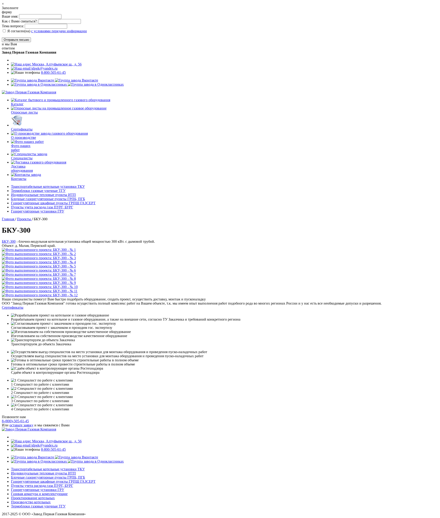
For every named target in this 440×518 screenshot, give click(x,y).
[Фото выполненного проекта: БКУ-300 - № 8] (220, 279)
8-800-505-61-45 (53, 72)
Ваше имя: (10, 16)
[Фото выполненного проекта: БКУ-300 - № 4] (220, 262)
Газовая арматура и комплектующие (39, 494)
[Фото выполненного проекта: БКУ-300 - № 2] (220, 254)
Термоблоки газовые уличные (38, 191)
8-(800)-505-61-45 (15, 421)
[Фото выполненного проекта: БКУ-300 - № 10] (220, 287)
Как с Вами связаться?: (20, 21)
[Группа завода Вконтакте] (54, 80)
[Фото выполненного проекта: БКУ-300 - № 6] (220, 270)
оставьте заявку (21, 425)
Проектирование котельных (33, 498)
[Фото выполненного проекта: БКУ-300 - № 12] (220, 295)
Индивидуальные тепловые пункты (43, 195)
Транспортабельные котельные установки (48, 186)
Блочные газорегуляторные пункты (48, 199)
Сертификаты (12, 307)
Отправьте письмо (16, 39)
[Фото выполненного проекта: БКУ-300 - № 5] (220, 266)
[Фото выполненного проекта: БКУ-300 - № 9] (220, 283)
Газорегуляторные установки (37, 211)
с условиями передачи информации (59, 31)
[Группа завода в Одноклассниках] (67, 84)
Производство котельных (31, 502)
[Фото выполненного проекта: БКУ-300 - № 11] (220, 291)
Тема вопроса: (13, 26)
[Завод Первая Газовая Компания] (29, 92)
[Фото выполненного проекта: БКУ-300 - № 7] (220, 275)
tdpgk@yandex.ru (44, 68)
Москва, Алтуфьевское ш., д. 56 (56, 64)
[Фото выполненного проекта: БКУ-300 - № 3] (220, 258)
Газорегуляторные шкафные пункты (53, 203)
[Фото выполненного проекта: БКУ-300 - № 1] (220, 250)
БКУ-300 (9, 241)
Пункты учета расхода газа (42, 207)
